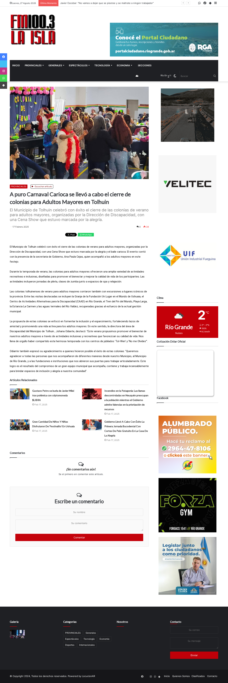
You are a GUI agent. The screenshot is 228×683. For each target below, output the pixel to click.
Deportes (69, 645)
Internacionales (87, 645)
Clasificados (198, 676)
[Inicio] (33, 29)
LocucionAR (88, 676)
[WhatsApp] (3, 78)
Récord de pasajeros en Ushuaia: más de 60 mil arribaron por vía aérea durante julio (106, 3)
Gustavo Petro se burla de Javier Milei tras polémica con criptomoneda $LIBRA (53, 395)
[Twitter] (3, 64)
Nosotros (122, 621)
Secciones (144, 65)
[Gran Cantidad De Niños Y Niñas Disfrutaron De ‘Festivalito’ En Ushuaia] (20, 424)
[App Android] (3, 85)
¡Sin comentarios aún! (81, 469)
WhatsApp (87, 234)
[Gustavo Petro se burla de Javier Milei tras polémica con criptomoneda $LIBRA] (20, 393)
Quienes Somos (181, 676)
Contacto (175, 621)
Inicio (16, 65)
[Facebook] (3, 56)
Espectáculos (78, 65)
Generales (55, 65)
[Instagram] (3, 71)
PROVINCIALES (33, 65)
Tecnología (102, 65)
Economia (123, 65)
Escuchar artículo (43, 186)
